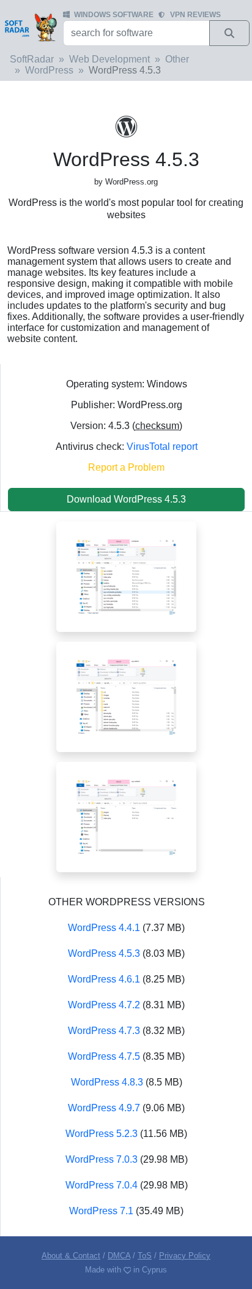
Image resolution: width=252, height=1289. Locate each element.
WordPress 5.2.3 (101, 1133)
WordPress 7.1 (101, 1211)
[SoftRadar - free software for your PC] (30, 27)
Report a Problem (126, 467)
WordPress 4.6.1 (104, 979)
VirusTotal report (162, 446)
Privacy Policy (184, 1255)
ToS (145, 1255)
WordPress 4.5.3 (104, 953)
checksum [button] (157, 425)
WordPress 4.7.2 (104, 1005)
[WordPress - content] (126, 816)
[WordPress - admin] (126, 696)
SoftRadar (32, 59)
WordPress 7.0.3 (101, 1159)
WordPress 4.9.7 (104, 1108)
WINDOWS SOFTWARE (114, 14)
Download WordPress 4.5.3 (126, 499)
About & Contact (71, 1255)
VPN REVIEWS (195, 14)
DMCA (119, 1255)
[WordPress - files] (126, 576)
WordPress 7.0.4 (101, 1185)
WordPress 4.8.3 (107, 1082)
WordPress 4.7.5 (104, 1056)
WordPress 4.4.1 (104, 927)
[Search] (229, 33)
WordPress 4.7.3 (104, 1030)
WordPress (49, 70)
